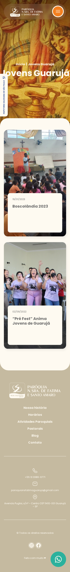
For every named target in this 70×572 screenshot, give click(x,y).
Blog (35, 435)
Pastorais (35, 428)
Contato (35, 442)
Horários (35, 414)
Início (20, 64)
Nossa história (35, 408)
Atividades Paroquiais (35, 421)
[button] (4, 95)
